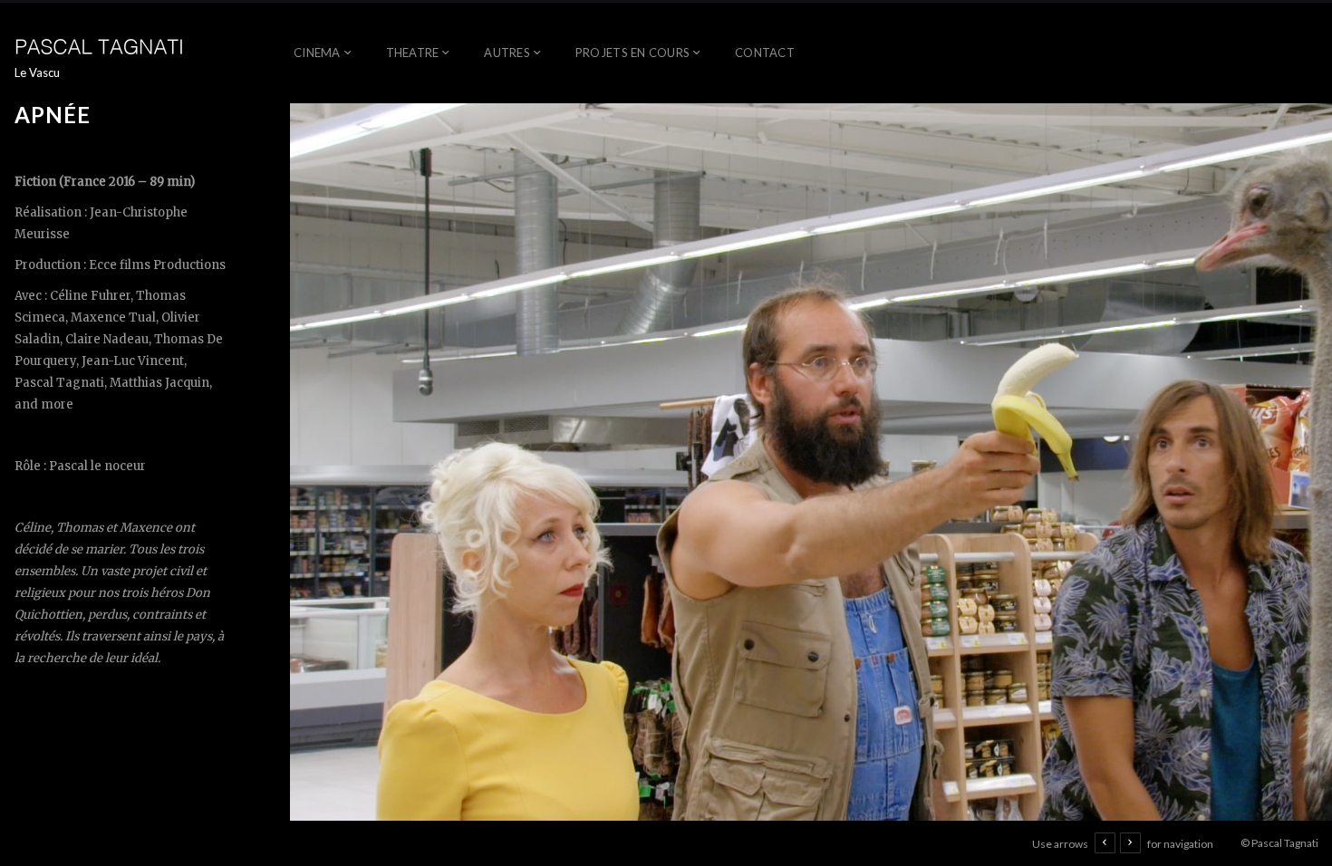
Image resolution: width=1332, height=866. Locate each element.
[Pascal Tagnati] (100, 45)
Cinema (317, 52)
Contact (765, 52)
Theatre (412, 52)
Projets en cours (632, 52)
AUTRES (507, 52)
